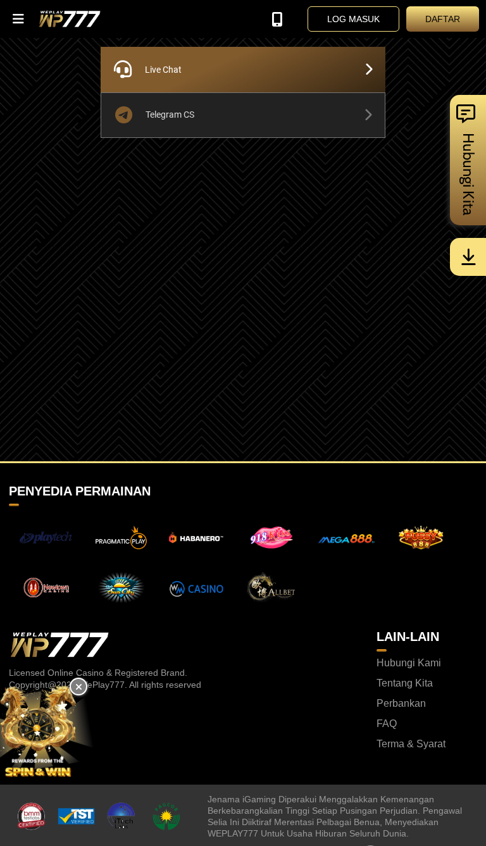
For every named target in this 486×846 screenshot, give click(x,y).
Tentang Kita (405, 683)
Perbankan (401, 704)
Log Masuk (353, 19)
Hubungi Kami (409, 663)
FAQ (387, 724)
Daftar (442, 19)
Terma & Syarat (411, 744)
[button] (19, 19)
